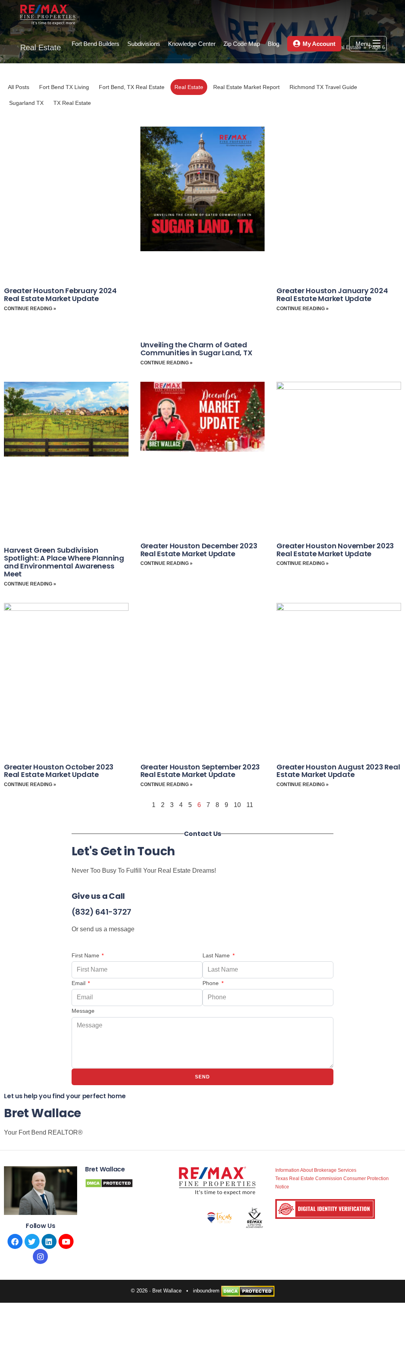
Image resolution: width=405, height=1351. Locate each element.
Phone (211, 983)
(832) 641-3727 (102, 911)
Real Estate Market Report (246, 87)
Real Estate (188, 87)
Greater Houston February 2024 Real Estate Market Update (60, 294)
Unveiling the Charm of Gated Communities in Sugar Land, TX (196, 349)
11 (249, 805)
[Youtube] (66, 1241)
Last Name (216, 955)
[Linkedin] (49, 1241)
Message (83, 1011)
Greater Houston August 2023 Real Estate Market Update (338, 771)
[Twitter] (32, 1241)
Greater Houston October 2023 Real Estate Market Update (59, 771)
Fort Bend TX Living (64, 87)
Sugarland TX (26, 103)
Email (79, 983)
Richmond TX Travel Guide (323, 87)
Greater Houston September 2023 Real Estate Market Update (200, 771)
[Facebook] (15, 1241)
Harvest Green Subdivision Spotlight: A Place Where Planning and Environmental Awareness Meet (64, 561)
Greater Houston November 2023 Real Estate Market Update (335, 550)
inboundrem (206, 1291)
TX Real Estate (72, 103)
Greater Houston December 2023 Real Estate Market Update (198, 550)
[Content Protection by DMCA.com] (109, 1182)
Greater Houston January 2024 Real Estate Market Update (332, 294)
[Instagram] (40, 1256)
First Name (86, 955)
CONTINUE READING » (30, 308)
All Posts (18, 87)
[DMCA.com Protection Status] (247, 1291)
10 (237, 805)
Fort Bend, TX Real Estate (132, 87)
